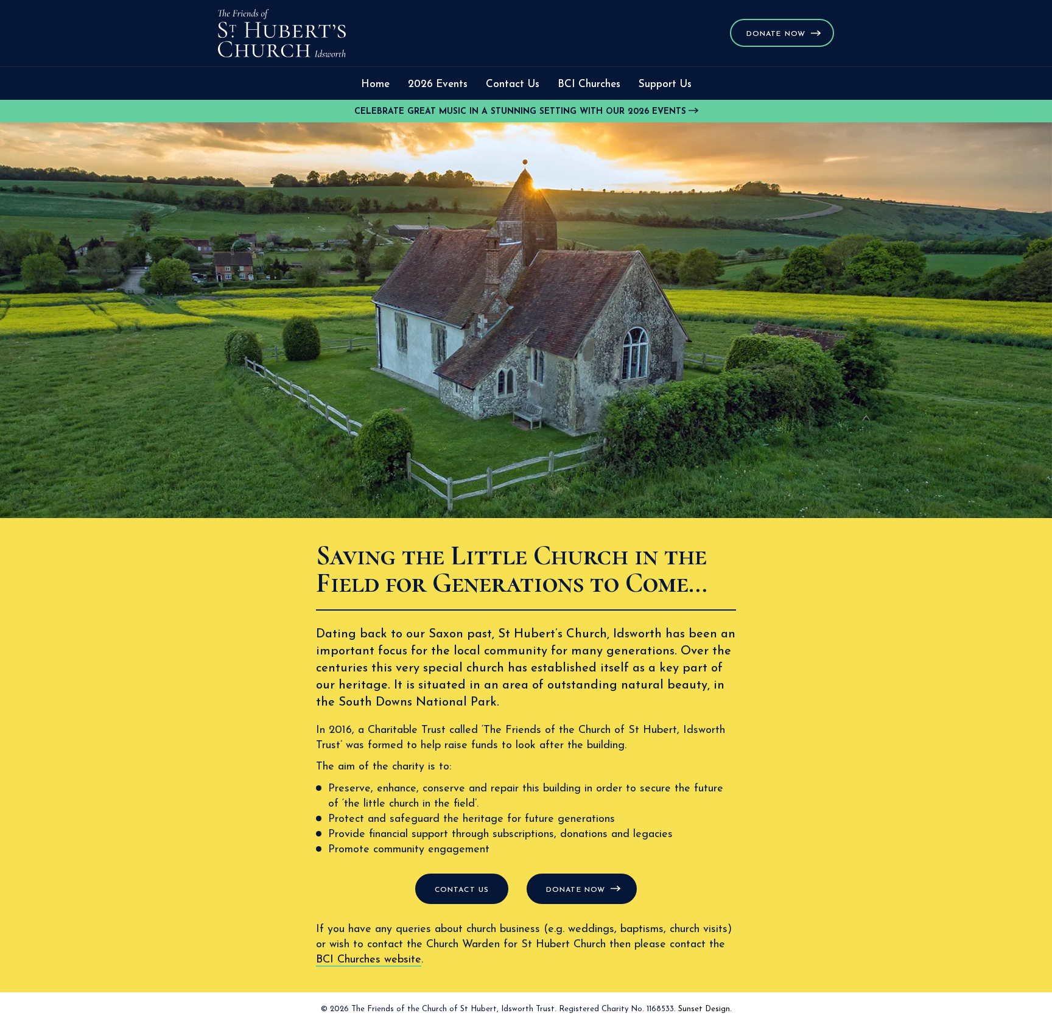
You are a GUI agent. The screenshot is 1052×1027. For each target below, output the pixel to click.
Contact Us (512, 84)
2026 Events (438, 84)
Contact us (462, 890)
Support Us (665, 84)
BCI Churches (589, 84)
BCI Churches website (368, 960)
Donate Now (775, 34)
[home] (282, 33)
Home (375, 84)
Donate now (575, 890)
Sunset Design (704, 1009)
